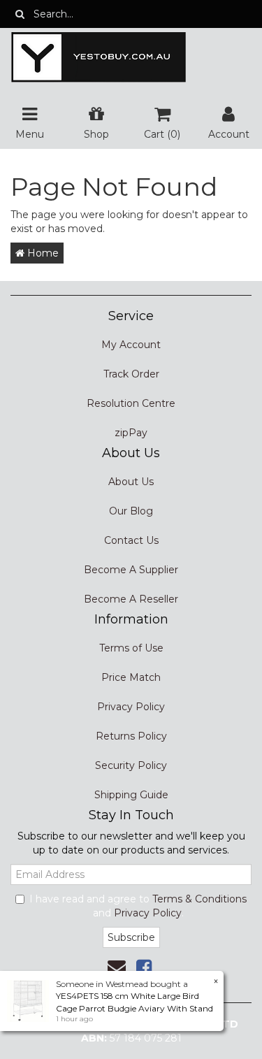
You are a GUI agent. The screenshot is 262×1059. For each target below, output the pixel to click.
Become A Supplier (131, 569)
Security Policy (131, 765)
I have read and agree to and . (138, 906)
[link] (144, 967)
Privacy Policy (131, 706)
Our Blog (131, 511)
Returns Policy (131, 736)
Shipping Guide (131, 794)
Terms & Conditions (199, 899)
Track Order (131, 374)
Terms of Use (131, 648)
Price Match (131, 677)
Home (41, 253)
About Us (131, 481)
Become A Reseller (131, 599)
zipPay (131, 432)
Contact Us (131, 540)
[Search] (19, 13)
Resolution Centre (131, 403)
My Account (131, 344)
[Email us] (117, 967)
